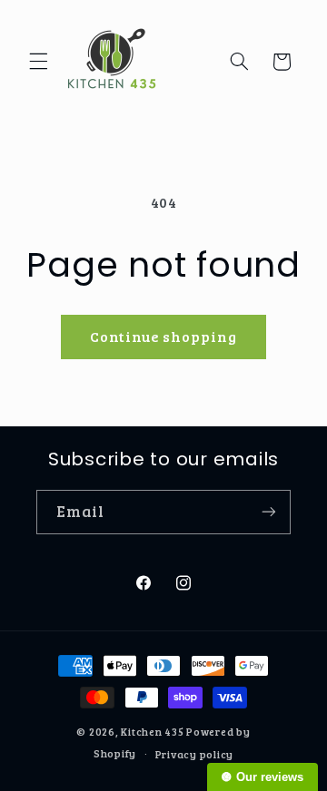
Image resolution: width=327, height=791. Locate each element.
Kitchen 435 (152, 731)
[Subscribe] (269, 512)
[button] (38, 62)
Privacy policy (194, 754)
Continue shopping (164, 336)
